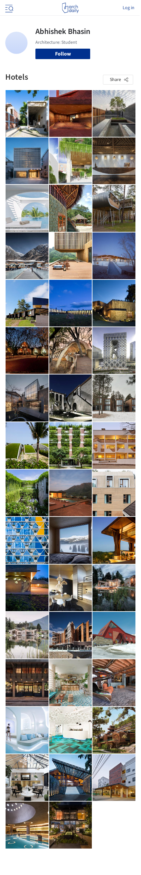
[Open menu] (8, 7)
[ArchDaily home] (70, 8)
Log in (128, 8)
